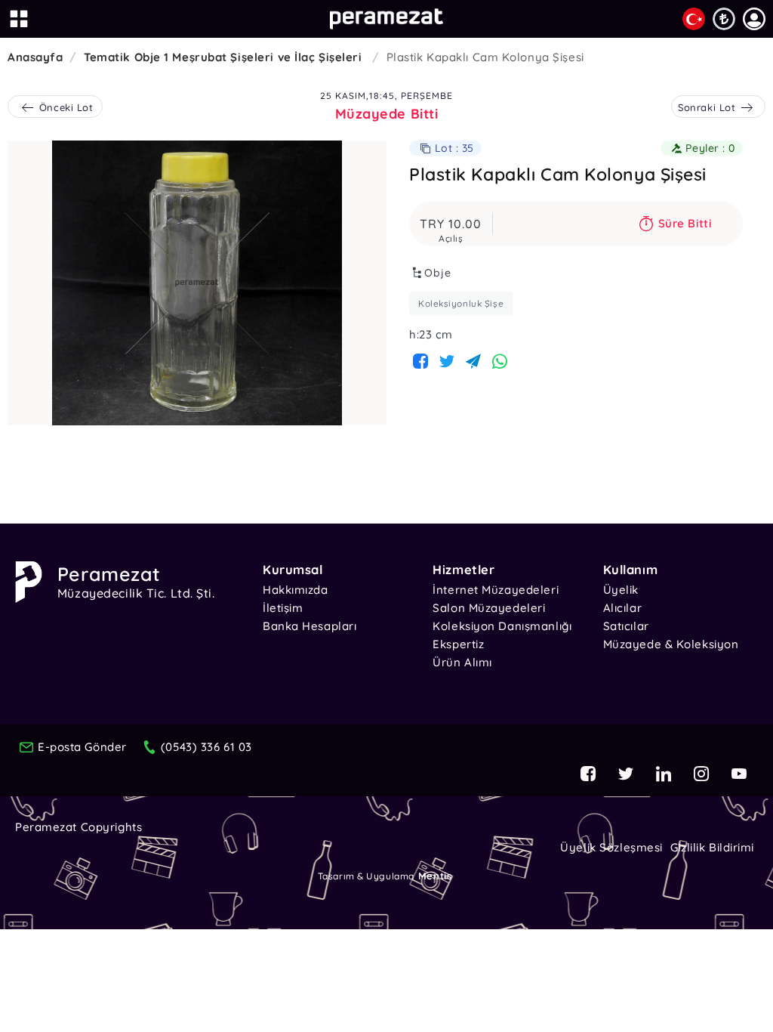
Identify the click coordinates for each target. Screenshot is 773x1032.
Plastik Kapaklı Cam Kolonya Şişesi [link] (485, 57)
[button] (754, 19)
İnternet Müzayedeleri (496, 589)
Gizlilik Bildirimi (712, 847)
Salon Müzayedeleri (489, 608)
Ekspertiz (458, 644)
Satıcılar (626, 626)
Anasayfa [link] (35, 57)
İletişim (283, 608)
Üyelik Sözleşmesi (611, 847)
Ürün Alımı (462, 662)
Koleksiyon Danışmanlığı (502, 626)
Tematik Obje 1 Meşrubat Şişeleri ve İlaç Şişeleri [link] (224, 57)
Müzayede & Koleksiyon (671, 644)
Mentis (434, 876)
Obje (437, 273)
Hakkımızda (295, 589)
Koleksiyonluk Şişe (461, 303)
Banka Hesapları (309, 626)
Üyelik (621, 589)
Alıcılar (622, 608)
